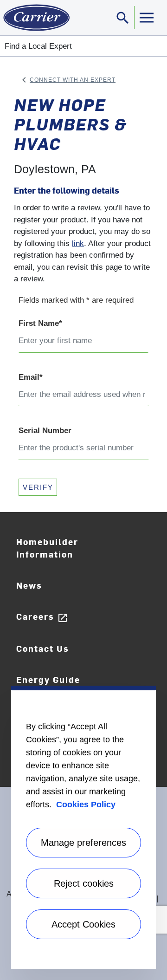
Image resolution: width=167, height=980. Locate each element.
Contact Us (42, 648)
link (78, 243)
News (29, 585)
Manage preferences (83, 842)
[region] (83, 827)
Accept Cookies (83, 924)
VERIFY (38, 487)
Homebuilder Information (47, 548)
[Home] (35, 17)
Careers (42, 616)
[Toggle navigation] (146, 17)
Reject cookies (84, 883)
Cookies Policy (86, 804)
